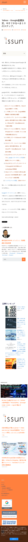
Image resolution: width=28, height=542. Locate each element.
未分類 (24, 29)
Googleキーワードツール (8, 193)
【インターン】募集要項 (6, 490)
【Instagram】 (20, 253)
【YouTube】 (5, 255)
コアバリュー (4, 491)
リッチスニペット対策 (11, 180)
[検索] (23, 259)
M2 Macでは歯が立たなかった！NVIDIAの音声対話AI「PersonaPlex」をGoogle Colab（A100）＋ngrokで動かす (14, 403)
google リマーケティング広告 (16, 157)
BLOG (2, 484)
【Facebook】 (12, 253)
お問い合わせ (4, 495)
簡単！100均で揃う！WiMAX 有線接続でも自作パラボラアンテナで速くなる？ (21, 322)
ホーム (2, 482)
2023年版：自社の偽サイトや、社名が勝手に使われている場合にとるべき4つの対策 (21, 363)
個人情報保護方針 (5, 493)
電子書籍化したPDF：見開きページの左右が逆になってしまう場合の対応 (21, 334)
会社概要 (3, 486)
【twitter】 (11, 255)
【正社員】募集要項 (5, 488)
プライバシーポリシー (19, 533)
